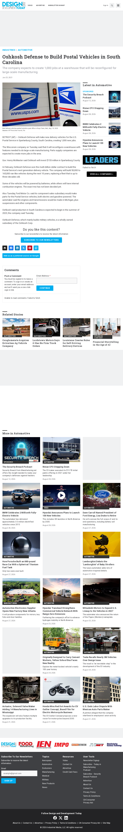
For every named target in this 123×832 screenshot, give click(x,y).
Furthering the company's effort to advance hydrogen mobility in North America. (61, 618)
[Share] (11, 248)
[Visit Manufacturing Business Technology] (114, 744)
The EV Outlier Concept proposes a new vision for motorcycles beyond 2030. (60, 717)
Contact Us (27, 823)
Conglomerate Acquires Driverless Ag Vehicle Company (15, 343)
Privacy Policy (51, 823)
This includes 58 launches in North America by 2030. (61, 520)
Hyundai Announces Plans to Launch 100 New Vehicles (93, 143)
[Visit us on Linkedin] (66, 818)
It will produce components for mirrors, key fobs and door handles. (21, 615)
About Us (16, 823)
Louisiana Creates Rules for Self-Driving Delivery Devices (76, 343)
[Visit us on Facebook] (55, 818)
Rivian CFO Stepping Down (93, 109)
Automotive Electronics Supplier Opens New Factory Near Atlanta (19, 609)
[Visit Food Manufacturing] (26, 744)
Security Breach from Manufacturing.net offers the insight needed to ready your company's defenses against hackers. (19, 473)
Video (46, 508)
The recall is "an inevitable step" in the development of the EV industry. (99, 665)
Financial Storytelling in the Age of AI (106, 343)
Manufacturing (10, 603)
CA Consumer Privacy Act (89, 823)
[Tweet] (23, 248)
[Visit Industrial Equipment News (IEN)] (43, 744)
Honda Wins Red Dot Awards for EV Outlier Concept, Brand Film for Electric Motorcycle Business (60, 709)
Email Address (43, 276)
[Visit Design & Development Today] (8, 744)
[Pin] (29, 248)
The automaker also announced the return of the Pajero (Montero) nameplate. (100, 615)
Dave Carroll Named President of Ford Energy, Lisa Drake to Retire (99, 514)
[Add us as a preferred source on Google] (36, 248)
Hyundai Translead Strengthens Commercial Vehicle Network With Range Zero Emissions (60, 611)
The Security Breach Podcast (93, 96)
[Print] (4, 248)
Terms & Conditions (68, 823)
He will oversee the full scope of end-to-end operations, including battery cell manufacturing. (100, 522)
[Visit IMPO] (61, 744)
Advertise (39, 823)
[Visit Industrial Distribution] (79, 744)
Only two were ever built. (13, 571)
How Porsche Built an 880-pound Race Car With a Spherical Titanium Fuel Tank (20, 564)
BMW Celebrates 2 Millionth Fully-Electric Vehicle (94, 127)
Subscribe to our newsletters (41, 240)
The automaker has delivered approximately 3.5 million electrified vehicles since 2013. (18, 522)
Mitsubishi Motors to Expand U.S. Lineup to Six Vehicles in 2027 (100, 609)
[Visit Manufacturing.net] (96, 744)
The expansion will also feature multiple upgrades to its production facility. (19, 717)
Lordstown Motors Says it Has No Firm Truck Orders (46, 343)
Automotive (25, 50)
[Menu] (118, 5)
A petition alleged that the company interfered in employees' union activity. (99, 714)
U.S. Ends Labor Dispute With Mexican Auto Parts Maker (97, 708)
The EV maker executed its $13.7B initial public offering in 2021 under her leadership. (60, 473)
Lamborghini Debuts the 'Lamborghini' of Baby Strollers (98, 563)
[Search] (112, 5)
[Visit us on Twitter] (60, 818)
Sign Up (8, 781)
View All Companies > (101, 174)
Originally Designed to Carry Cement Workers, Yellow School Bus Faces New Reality (61, 660)
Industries (8, 50)
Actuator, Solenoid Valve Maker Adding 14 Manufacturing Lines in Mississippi (19, 709)
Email (3, 769)
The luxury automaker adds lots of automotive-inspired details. (97, 569)
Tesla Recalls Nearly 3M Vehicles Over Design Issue (99, 658)
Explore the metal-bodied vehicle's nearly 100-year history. (60, 668)
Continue (45, 288)
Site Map (106, 823)
